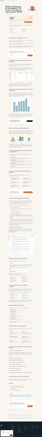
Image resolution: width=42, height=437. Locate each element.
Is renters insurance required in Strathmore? (15, 350)
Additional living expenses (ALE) (21, 271)
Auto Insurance (12, 428)
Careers (26, 428)
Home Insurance (13, 429)
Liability (21, 269)
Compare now (30, 406)
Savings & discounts (24, 29)
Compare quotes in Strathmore (28, 192)
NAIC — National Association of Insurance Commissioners (17, 387)
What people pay (11, 29)
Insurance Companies (20, 429)
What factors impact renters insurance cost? (15, 364)
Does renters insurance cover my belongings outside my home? (18, 366)
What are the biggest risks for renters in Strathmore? (16, 362)
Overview (10, 28)
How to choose (24, 28)
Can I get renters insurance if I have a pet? (15, 368)
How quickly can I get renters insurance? (15, 370)
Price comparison (11, 30)
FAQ (22, 32)
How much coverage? (12, 32)
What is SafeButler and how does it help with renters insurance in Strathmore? (20, 372)
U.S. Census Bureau (12, 388)
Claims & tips (23, 31)
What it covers (23, 30)
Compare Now (30, 55)
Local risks (10, 31)
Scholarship (19, 432)
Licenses (26, 429)
